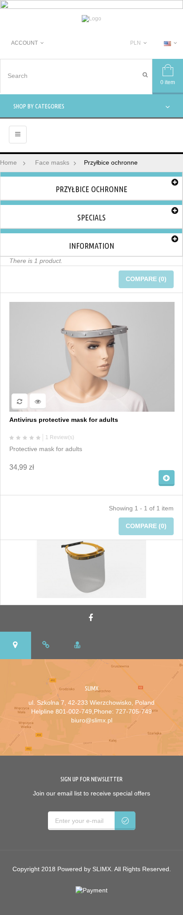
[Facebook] (91, 618)
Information (91, 245)
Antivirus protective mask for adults (63, 420)
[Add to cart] (167, 478)
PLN (135, 43)
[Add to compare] (20, 401)
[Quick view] (38, 401)
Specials (91, 217)
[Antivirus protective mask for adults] (92, 356)
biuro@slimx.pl (91, 720)
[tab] (15, 645)
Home (8, 162)
